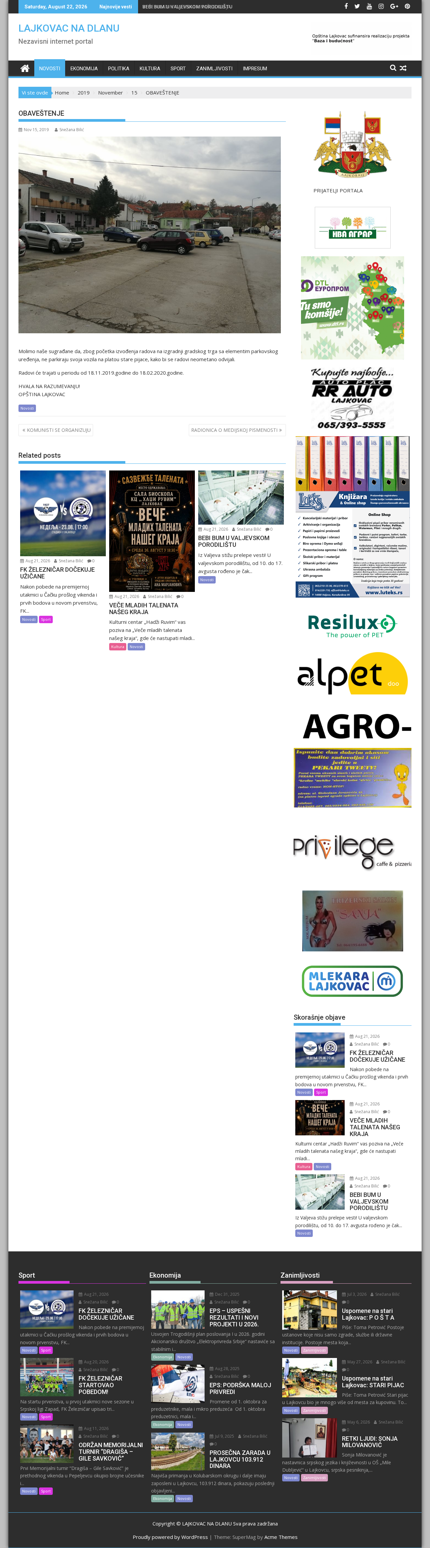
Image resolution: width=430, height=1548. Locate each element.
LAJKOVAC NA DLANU (69, 28)
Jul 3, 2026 (356, 1294)
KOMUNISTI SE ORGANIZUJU (59, 430)
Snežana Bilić (71, 130)
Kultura (150, 69)
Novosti (49, 69)
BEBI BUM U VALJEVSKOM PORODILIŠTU (187, 6)
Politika (118, 69)
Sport (178, 69)
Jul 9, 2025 (224, 1436)
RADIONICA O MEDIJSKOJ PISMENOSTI (234, 430)
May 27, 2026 (359, 1362)
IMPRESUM (255, 69)
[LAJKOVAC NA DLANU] (25, 67)
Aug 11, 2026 (96, 1428)
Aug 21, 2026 (37, 561)
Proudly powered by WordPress (170, 1537)
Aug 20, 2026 (96, 1362)
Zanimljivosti (214, 69)
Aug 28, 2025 (227, 1368)
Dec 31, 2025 (227, 1294)
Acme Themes (281, 1537)
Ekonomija (84, 69)
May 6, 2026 (358, 1422)
